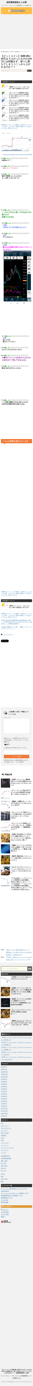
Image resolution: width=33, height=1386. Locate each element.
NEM (2, 1140)
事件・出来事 (5, 1133)
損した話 (3, 1170)
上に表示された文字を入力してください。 (16, 747)
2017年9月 (4, 1116)
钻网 (5, 1054)
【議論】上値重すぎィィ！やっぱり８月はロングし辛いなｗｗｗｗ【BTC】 (21, 803)
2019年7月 (4, 1084)
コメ (29, 70)
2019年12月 (4, 1072)
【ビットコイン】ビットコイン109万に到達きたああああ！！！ (21, 1011)
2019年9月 (4, 1079)
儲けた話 (3, 1168)
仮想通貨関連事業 (6, 1158)
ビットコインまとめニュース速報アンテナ (15, 1193)
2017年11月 (4, 1111)
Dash (2, 1138)
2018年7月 (4, 1091)
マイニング (4, 1130)
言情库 (6, 1040)
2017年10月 (4, 1113)
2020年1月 (4, 1069)
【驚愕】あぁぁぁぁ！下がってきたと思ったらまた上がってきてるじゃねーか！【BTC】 (21, 1022)
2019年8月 (4, 1081)
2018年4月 (4, 1098)
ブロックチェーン (6, 1128)
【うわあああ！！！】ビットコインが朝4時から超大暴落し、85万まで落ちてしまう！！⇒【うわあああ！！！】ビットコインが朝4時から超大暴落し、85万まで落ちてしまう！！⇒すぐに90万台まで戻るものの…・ (21, 883)
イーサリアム (5, 1143)
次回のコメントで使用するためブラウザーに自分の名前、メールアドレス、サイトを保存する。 (16, 740)
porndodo (7, 1059)
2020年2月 (4, 1067)
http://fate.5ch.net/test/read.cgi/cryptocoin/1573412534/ (17, 154)
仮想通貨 (3, 1135)
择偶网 (6, 1045)
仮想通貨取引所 (5, 1156)
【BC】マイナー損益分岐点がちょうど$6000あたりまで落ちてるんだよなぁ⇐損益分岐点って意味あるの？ (18, 952)
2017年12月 (4, 1108)
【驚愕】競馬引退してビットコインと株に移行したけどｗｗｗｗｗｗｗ (21, 858)
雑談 (2, 1181)
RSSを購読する (7, 1206)
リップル (3, 1152)
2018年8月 (4, 1089)
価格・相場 (4, 1161)
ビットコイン (8, 634)
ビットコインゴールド (7, 1147)
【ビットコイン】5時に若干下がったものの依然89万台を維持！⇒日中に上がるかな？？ (21, 792)
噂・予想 (3, 1163)
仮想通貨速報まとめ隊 (16, 2)
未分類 (3, 1174)
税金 (2, 1176)
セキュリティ (5, 1125)
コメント (7, 717)
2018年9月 (4, 1086)
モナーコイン (5, 1150)
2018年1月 (4, 1106)
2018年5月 (4, 1096)
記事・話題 (4, 1179)
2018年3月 (4, 1101)
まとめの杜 (4, 1200)
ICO (2, 1123)
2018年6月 (4, 1094)
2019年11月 (4, 1074)
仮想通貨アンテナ (7, 1198)
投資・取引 (4, 1165)
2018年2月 (4, 1103)
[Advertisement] (16, 31)
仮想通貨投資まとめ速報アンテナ (12, 1195)
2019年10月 (4, 1076)
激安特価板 (4, 1202)
